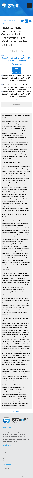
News (4, 458)
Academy (5, 452)
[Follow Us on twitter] (6, 468)
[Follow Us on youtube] (9, 468)
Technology (6, 448)
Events (5, 454)
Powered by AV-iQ (16, 411)
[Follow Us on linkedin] (3, 468)
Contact (5, 460)
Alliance (5, 450)
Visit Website (17, 64)
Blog (4, 456)
